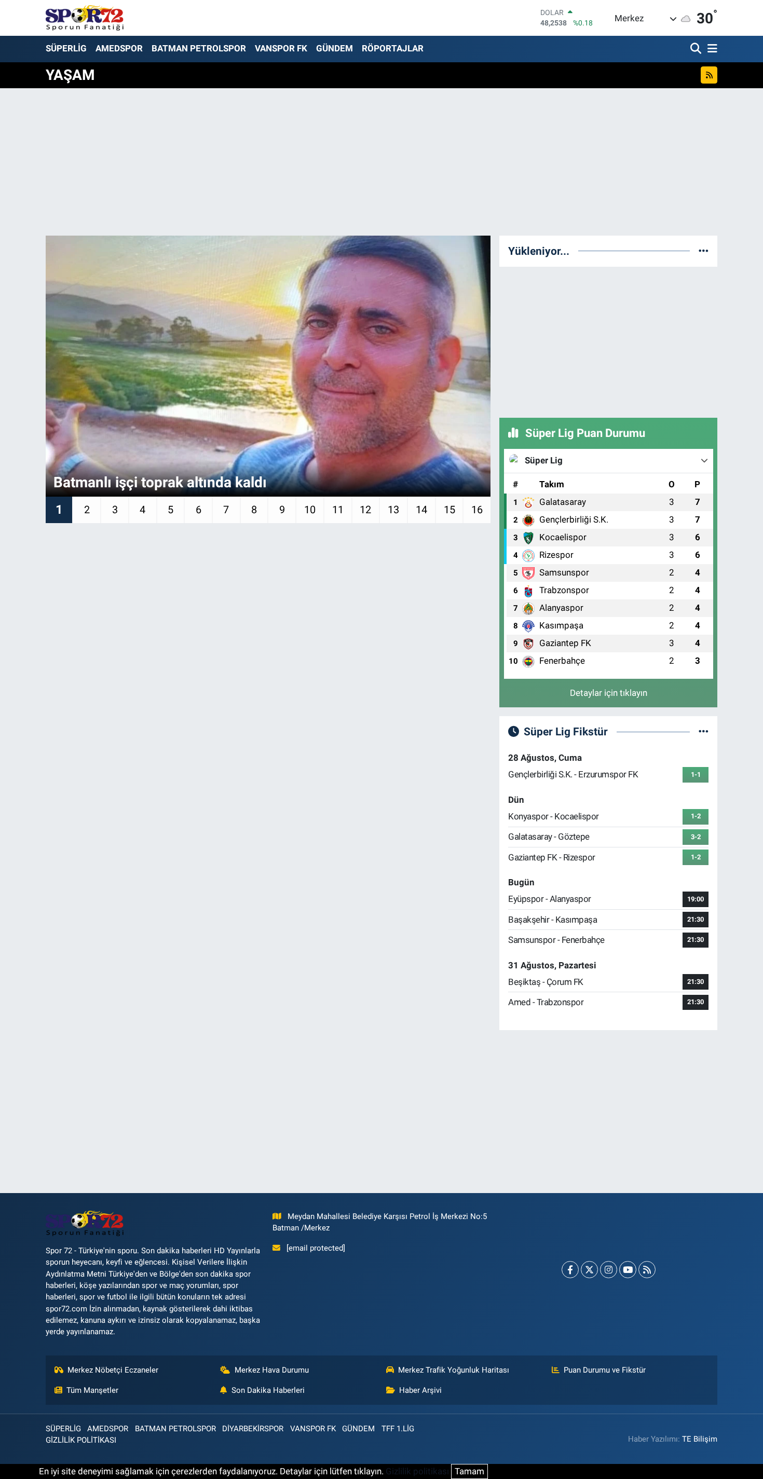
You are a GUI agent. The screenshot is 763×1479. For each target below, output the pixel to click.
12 (365, 509)
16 (477, 509)
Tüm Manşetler (92, 1390)
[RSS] (647, 1269)
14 (421, 509)
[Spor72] (85, 17)
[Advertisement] (608, 340)
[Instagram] (608, 1269)
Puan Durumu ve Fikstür (605, 1370)
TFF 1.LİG (398, 1428)
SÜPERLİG (66, 48)
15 (449, 509)
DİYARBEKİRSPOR (252, 1428)
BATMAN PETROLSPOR (199, 48)
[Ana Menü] (710, 49)
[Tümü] (704, 250)
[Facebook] (570, 1269)
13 (393, 509)
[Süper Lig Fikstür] (704, 731)
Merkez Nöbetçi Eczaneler (112, 1370)
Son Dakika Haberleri (268, 1390)
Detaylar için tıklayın (608, 693)
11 (338, 509)
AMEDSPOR (119, 48)
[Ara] (696, 49)
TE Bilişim (699, 1439)
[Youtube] (627, 1269)
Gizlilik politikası (417, 1471)
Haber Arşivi (420, 1390)
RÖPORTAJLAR (393, 48)
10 (310, 509)
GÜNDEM (334, 48)
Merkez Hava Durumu (272, 1370)
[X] (589, 1269)
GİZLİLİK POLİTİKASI (81, 1440)
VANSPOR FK (281, 48)
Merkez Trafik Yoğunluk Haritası (453, 1370)
